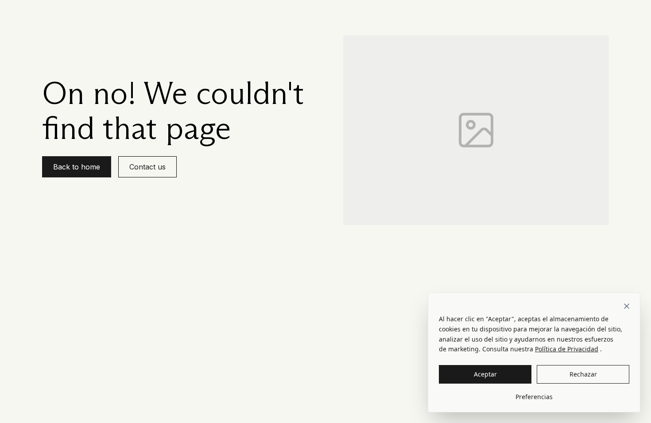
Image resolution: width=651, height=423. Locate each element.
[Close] (626, 306)
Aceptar (485, 374)
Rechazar (583, 374)
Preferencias (534, 396)
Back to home (76, 166)
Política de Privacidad (566, 349)
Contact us (147, 166)
